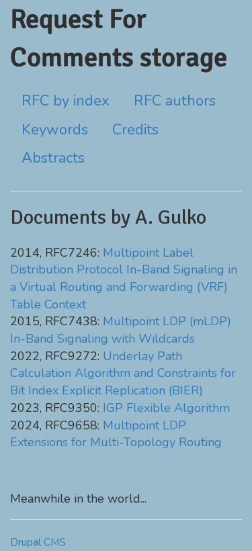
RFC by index (66, 101)
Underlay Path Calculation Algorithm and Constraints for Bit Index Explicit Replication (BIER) (123, 373)
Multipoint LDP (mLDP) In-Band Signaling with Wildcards (120, 330)
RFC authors (175, 101)
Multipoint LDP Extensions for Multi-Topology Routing (116, 434)
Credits (135, 130)
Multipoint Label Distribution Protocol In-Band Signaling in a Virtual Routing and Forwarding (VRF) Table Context (123, 278)
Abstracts (53, 158)
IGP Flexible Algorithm (166, 408)
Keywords (55, 130)
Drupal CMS (38, 542)
